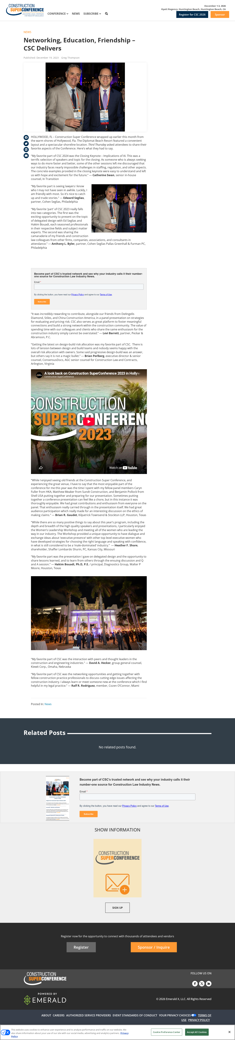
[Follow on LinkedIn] (208, 983)
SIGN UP (117, 907)
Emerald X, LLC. (176, 999)
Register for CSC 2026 (192, 14)
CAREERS (59, 1015)
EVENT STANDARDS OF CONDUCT (135, 1015)
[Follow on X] (202, 983)
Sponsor (220, 14)
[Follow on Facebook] (195, 983)
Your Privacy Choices (175, 1015)
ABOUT (46, 1015)
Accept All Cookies (197, 1031)
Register (81, 947)
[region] (117, 1032)
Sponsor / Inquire (154, 947)
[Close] (229, 1032)
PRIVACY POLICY (199, 1020)
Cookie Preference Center (166, 1031)
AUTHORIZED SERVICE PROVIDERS (88, 1015)
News (27, 32)
